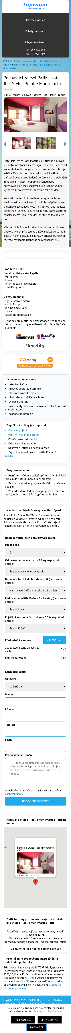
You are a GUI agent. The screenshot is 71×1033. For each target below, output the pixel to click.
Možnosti (36, 1027)
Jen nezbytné (50, 1019)
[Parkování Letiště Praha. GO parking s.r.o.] (35, 368)
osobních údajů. (14, 794)
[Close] (51, 842)
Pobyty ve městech (35, 42)
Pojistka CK (22, 981)
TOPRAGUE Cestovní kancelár (20, 61)
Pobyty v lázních (35, 20)
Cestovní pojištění (18, 430)
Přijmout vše (23, 1019)
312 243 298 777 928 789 (35, 51)
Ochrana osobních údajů (47, 1011)
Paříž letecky (21, 65)
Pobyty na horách (35, 31)
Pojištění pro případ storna (23, 434)
